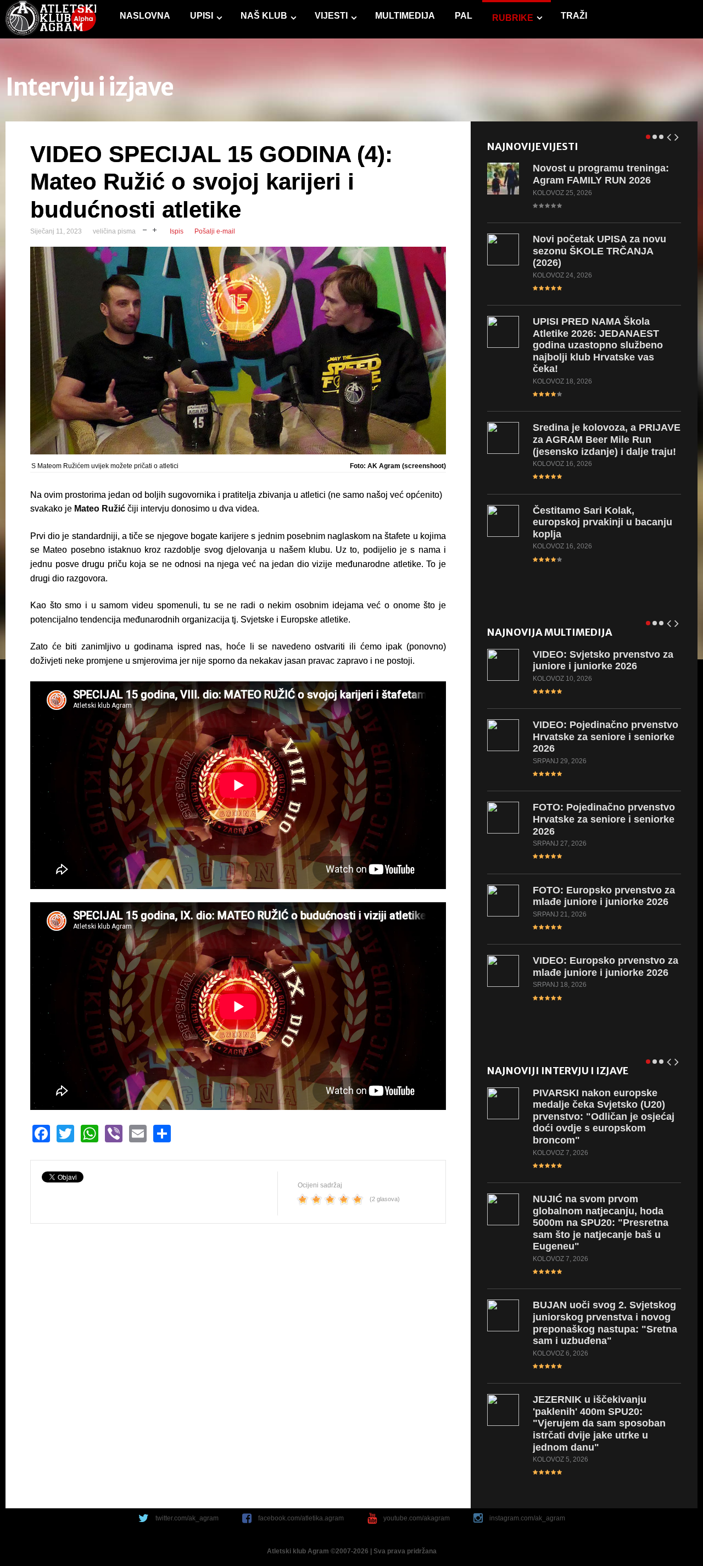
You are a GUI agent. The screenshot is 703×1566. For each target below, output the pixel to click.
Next (677, 135)
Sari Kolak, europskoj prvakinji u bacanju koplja (602, 522)
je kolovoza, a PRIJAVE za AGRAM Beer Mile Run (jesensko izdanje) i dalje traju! (606, 439)
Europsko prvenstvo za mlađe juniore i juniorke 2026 (604, 896)
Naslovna (145, 15)
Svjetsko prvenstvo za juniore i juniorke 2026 (603, 660)
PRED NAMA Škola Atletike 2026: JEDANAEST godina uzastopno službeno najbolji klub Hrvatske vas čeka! (598, 345)
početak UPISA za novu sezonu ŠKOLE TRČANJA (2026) (599, 251)
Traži (574, 15)
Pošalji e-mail (214, 231)
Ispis (176, 231)
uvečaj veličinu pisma (154, 229)
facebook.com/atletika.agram (301, 1518)
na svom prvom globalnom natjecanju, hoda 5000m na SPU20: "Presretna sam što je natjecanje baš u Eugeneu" (600, 1222)
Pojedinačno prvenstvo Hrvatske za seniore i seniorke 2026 (605, 736)
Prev (669, 135)
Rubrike (512, 18)
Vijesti (331, 15)
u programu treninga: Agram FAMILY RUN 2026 (601, 174)
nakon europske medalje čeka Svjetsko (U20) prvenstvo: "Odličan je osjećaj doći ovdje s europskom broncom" (603, 1116)
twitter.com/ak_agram (187, 1518)
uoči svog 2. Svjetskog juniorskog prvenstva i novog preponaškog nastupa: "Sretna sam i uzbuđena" (605, 1323)
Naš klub (264, 15)
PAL (463, 15)
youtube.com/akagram (416, 1518)
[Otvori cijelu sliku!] (238, 350)
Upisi (201, 15)
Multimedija (405, 15)
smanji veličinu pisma (145, 229)
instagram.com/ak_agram (527, 1518)
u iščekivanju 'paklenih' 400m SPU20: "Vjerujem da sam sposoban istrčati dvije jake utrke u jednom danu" (599, 1423)
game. (50, 19)
